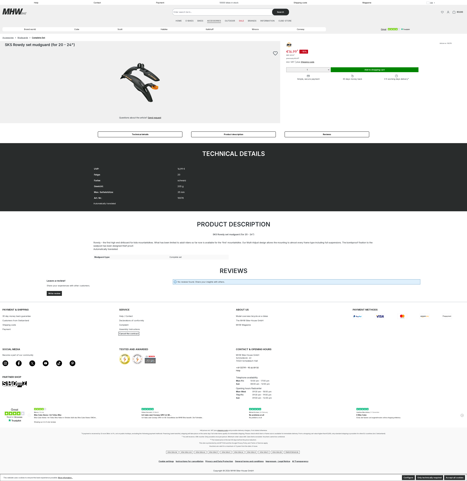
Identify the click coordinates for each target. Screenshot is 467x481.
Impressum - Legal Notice (278, 461)
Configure (408, 477)
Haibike (164, 29)
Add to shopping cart (374, 70)
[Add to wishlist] (275, 53)
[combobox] (224, 12)
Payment (160, 2)
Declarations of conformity (131, 320)
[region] (140, 85)
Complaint (123, 325)
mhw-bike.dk (277, 452)
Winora (255, 29)
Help (36, 2)
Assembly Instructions (129, 329)
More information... (65, 478)
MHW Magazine (243, 325)
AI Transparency (300, 461)
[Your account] (448, 12)
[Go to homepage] (14, 11)
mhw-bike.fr (213, 452)
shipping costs (222, 430)
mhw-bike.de (172, 452)
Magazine (366, 2)
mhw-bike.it (226, 452)
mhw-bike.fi (264, 452)
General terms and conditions (249, 461)
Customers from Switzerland (15, 320)
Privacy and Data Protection (219, 461)
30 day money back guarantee (16, 316)
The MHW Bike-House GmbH (250, 320)
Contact (97, 2)
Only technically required (429, 477)
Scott (119, 29)
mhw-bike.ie (238, 452)
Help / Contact (126, 316)
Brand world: (30, 29)
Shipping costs (300, 2)
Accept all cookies (454, 477)
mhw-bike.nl (251, 452)
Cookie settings (166, 461)
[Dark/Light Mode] (447, 3)
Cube (76, 29)
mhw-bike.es (200, 452)
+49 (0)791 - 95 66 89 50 (247, 367)
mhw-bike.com (186, 452)
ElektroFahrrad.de (292, 452)
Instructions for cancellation (189, 461)
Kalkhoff (210, 29)
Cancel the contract (129, 333)
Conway (300, 29)
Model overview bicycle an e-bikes (252, 316)
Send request (154, 117)
